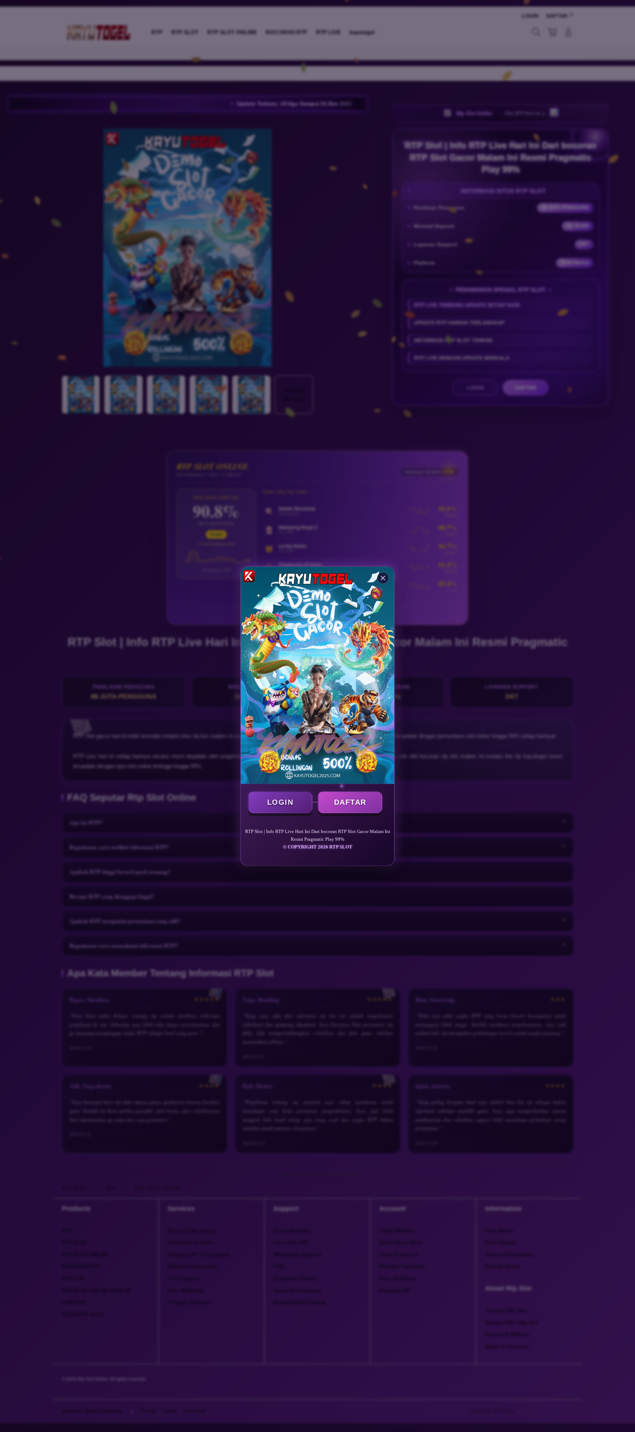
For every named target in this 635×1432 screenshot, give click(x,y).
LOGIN (280, 802)
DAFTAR (350, 802)
